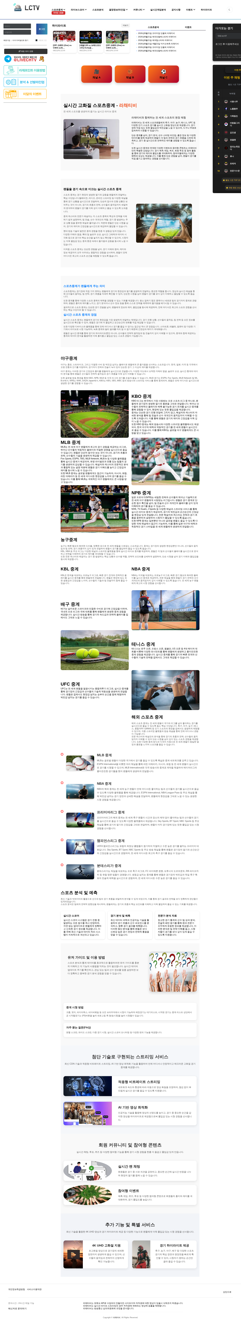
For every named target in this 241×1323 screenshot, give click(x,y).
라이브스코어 (78, 9)
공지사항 (176, 9)
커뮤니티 (138, 9)
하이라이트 (206, 9)
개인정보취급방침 (16, 1289)
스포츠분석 (97, 9)
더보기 (125, 25)
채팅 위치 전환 (27, 51)
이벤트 (189, 9)
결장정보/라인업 (117, 9)
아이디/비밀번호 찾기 (20, 40)
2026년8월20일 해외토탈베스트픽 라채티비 (157, 51)
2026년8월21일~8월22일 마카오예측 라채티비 (158, 44)
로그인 (42, 29)
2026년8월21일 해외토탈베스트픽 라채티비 (157, 37)
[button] (229, 9)
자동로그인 (42, 40)
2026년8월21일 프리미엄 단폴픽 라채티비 (156, 33)
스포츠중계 (57, 11)
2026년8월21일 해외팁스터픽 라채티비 (155, 40)
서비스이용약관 (34, 1289)
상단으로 (227, 1292)
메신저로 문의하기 (17, 1308)
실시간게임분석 (158, 9)
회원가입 (6, 40)
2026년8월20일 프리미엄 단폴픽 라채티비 (156, 47)
